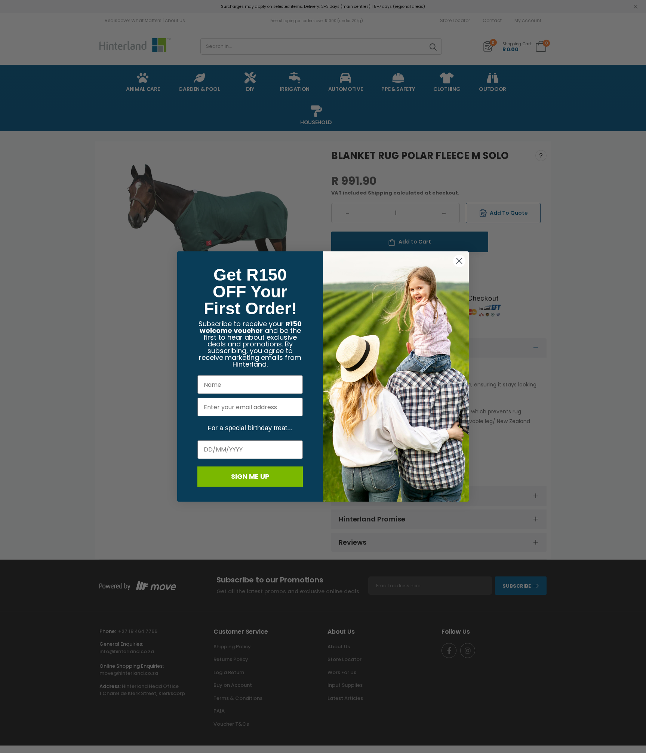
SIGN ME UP (250, 476)
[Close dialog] (459, 260)
